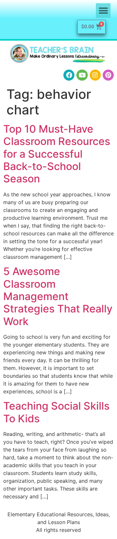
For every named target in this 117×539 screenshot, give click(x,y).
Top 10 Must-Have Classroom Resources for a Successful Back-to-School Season (56, 154)
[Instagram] (95, 75)
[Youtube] (81, 75)
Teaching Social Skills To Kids (56, 412)
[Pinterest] (108, 75)
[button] (103, 10)
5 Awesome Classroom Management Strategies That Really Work (57, 296)
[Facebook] (68, 75)
